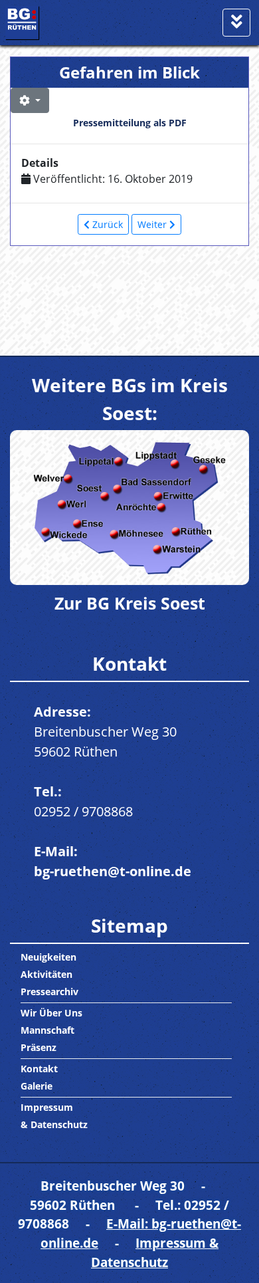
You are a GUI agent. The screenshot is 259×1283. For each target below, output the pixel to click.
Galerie (36, 1086)
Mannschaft (47, 1030)
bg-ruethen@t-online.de (112, 871)
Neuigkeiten (48, 957)
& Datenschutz (54, 1124)
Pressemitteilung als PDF (130, 122)
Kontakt (39, 1068)
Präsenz (38, 1047)
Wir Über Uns (51, 1012)
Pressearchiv (49, 991)
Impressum (47, 1107)
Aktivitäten (46, 974)
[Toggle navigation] (236, 23)
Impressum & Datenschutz (154, 1252)
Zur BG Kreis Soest (129, 603)
